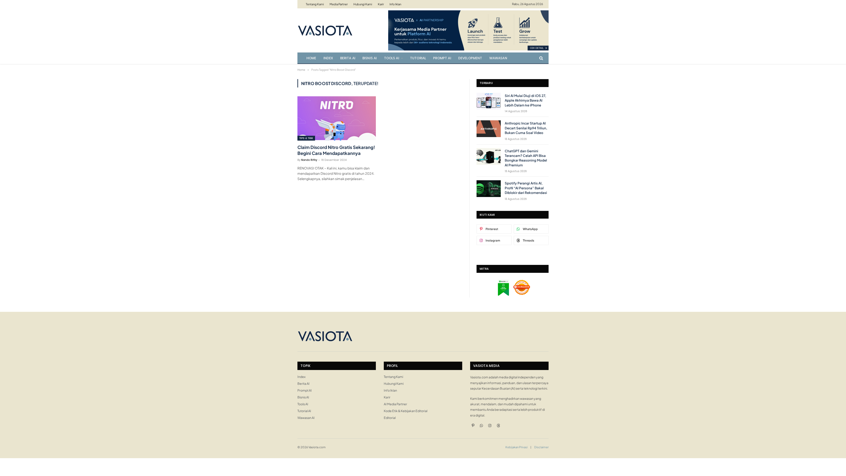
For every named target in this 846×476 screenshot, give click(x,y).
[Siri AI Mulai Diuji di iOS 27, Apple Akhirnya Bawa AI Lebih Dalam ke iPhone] (489, 101)
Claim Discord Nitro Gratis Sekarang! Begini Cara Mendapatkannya (336, 150)
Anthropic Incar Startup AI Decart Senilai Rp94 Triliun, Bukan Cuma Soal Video (526, 128)
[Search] (540, 58)
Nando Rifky (309, 160)
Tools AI (391, 58)
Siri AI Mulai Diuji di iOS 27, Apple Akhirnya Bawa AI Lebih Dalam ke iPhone (525, 100)
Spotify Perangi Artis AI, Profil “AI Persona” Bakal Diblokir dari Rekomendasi (526, 188)
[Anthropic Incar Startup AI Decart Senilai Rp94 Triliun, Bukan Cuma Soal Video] (489, 128)
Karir (381, 4)
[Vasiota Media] (324, 30)
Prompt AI (442, 58)
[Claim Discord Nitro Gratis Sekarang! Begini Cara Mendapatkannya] (336, 118)
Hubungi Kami (362, 4)
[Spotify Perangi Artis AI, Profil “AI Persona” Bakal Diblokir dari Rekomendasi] (489, 188)
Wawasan (498, 58)
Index (328, 58)
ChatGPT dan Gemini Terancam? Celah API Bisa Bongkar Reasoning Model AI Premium (526, 158)
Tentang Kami (315, 4)
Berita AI (348, 58)
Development (470, 58)
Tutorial (418, 58)
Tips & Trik (306, 138)
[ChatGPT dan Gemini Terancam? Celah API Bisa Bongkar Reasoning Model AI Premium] (489, 156)
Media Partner (339, 4)
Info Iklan (395, 4)
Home (311, 58)
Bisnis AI (369, 58)
